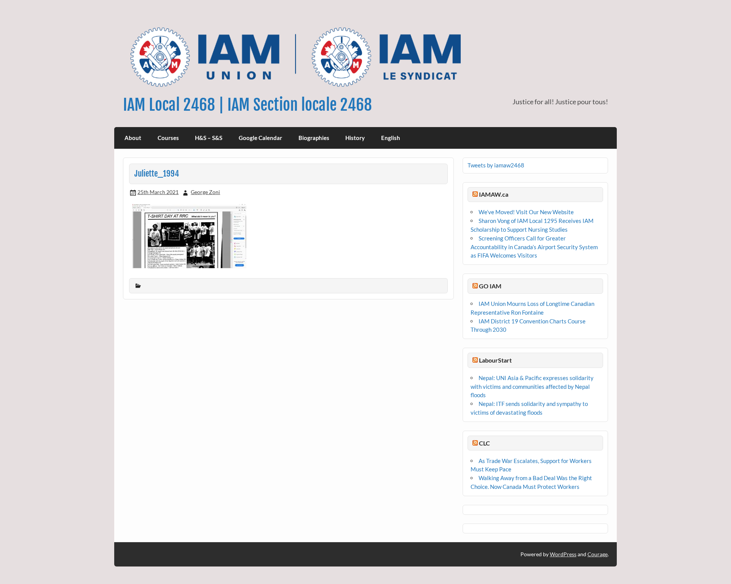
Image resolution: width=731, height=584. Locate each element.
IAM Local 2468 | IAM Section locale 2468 (247, 105)
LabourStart (495, 360)
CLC (484, 443)
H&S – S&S (208, 137)
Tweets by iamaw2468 (496, 165)
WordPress (563, 554)
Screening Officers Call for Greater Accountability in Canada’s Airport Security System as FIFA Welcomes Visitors (534, 247)
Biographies (313, 137)
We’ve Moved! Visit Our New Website (526, 211)
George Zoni (205, 192)
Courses (168, 137)
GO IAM (490, 286)
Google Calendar (260, 137)
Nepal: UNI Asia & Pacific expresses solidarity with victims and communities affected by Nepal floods (532, 386)
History (355, 137)
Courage (597, 554)
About (132, 137)
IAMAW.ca (493, 194)
